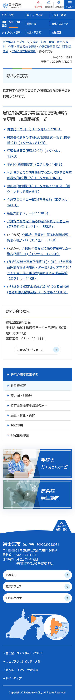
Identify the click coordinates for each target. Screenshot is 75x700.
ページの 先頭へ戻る (61, 528)
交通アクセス (14, 586)
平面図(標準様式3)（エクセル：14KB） (35, 164)
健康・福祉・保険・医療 (47, 42)
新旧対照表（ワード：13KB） (28, 213)
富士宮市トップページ (16, 42)
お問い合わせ (14, 598)
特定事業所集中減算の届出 (29, 405)
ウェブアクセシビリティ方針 (23, 661)
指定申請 (17, 425)
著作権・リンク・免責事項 (22, 670)
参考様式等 (18, 385)
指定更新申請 (20, 435)
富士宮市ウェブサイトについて (24, 653)
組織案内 (11, 574)
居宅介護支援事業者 (24, 51)
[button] (38, 4)
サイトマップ (14, 678)
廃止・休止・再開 (23, 415)
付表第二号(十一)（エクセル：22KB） (34, 129)
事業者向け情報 (26, 46)
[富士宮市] (12, 5)
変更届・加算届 (21, 395)
